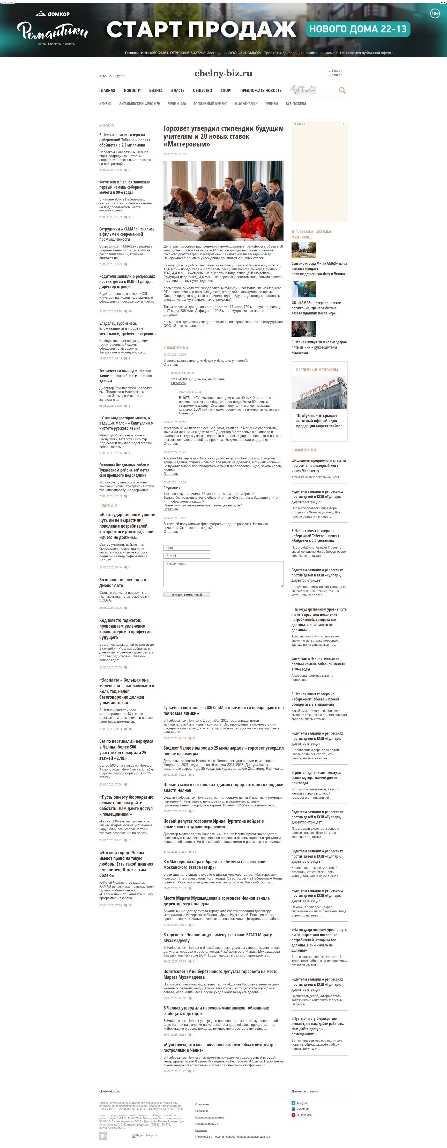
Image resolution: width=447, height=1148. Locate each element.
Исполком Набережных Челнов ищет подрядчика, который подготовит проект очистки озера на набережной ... (125, 158)
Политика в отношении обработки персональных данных (232, 1136)
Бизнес (156, 90)
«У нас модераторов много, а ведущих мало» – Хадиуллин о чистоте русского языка (126, 423)
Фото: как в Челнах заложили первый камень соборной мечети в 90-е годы (125, 187)
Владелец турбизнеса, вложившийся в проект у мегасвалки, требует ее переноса (127, 328)
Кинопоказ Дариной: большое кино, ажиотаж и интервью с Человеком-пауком (319, 423)
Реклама (201, 1130)
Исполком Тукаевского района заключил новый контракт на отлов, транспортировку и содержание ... (127, 486)
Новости (132, 90)
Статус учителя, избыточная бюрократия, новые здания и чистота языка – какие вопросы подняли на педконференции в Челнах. (123, 552)
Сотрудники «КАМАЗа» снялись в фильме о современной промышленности (126, 234)
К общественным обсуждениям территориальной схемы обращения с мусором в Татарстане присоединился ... (123, 346)
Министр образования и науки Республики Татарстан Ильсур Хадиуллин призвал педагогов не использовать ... (125, 441)
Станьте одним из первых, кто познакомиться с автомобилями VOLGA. (124, 596)
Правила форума (206, 1123)
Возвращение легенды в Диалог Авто (122, 582)
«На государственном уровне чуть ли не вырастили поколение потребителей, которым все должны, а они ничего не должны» (127, 525)
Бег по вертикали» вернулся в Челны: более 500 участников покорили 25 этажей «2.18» (126, 749)
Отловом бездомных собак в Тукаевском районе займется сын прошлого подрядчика (124, 470)
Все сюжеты (296, 103)
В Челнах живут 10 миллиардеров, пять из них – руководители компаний (320, 347)
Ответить (170, 364)
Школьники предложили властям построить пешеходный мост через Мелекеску (319, 465)
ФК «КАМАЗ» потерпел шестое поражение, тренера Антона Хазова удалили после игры (316, 307)
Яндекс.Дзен (305, 1114)
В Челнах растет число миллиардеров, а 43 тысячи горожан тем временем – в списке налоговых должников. (126, 715)
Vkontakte (303, 1109)
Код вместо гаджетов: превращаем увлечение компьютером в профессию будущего (126, 628)
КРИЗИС (105, 103)
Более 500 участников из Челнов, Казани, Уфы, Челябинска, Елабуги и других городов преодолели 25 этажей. (127, 771)
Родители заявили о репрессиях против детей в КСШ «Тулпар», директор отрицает (127, 281)
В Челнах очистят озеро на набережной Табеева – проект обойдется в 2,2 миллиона (124, 140)
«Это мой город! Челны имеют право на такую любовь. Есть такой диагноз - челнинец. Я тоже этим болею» (126, 863)
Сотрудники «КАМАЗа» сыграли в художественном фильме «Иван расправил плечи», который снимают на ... (126, 252)
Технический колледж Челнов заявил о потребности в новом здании (126, 376)
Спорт (226, 90)
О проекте (202, 1104)
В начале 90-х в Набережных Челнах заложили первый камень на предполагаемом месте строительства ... (125, 205)
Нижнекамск (246, 103)
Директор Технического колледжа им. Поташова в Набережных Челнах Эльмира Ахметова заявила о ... (125, 394)
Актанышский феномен (139, 103)
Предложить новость (260, 90)
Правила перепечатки (209, 1117)
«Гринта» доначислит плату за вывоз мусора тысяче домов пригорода (316, 777)
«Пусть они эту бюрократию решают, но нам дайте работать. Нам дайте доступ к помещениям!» (126, 805)
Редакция (201, 1110)
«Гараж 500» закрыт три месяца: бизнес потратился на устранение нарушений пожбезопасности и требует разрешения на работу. (125, 827)
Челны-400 (177, 103)
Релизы (271, 103)
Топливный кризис (210, 103)
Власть (177, 90)
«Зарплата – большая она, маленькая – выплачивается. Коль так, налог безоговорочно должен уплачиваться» (127, 691)
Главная (107, 90)
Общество (202, 90)
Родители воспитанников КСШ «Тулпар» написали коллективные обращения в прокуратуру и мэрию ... (126, 299)
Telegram (302, 1103)
